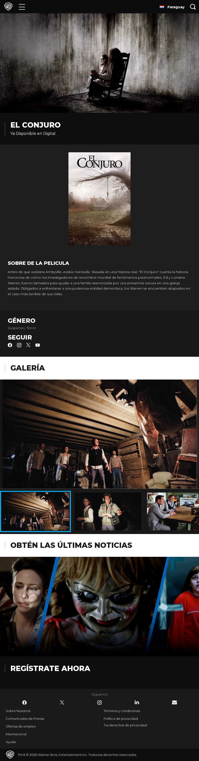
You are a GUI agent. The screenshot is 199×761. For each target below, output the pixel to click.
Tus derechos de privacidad (125, 725)
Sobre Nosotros (18, 711)
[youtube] (37, 346)
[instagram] (19, 346)
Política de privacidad (121, 719)
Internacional (16, 734)
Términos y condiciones (122, 711)
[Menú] (22, 6)
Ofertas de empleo (21, 726)
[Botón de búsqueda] (193, 6)
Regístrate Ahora (50, 668)
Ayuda (11, 742)
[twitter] (28, 346)
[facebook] (10, 346)
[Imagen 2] (195, 511)
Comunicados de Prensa (25, 719)
